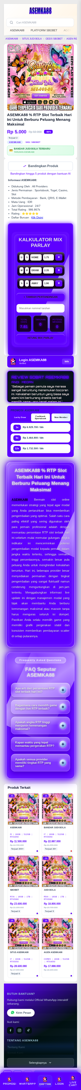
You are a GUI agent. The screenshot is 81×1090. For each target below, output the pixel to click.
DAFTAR (45, 1084)
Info (67, 362)
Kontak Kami (15, 1053)
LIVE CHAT (73, 1084)
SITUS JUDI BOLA (32, 39)
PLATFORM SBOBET (44, 30)
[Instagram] (19, 1030)
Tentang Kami (16, 1047)
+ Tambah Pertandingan (40, 297)
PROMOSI (9, 1084)
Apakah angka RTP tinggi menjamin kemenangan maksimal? (32, 726)
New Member (60, 418)
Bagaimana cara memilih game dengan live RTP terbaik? (36, 707)
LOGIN (59, 1084)
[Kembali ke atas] (73, 1072)
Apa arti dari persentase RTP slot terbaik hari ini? (35, 690)
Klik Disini (37, 217)
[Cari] (11, 22)
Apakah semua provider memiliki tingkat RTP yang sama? (33, 763)
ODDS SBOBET (54, 39)
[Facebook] (10, 1030)
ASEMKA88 (17, 30)
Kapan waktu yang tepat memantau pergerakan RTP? (34, 744)
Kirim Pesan (23, 1013)
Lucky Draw (20, 418)
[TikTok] (28, 1030)
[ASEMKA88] (40, 11)
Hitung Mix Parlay (40, 338)
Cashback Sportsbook (40, 418)
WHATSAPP (27, 1084)
